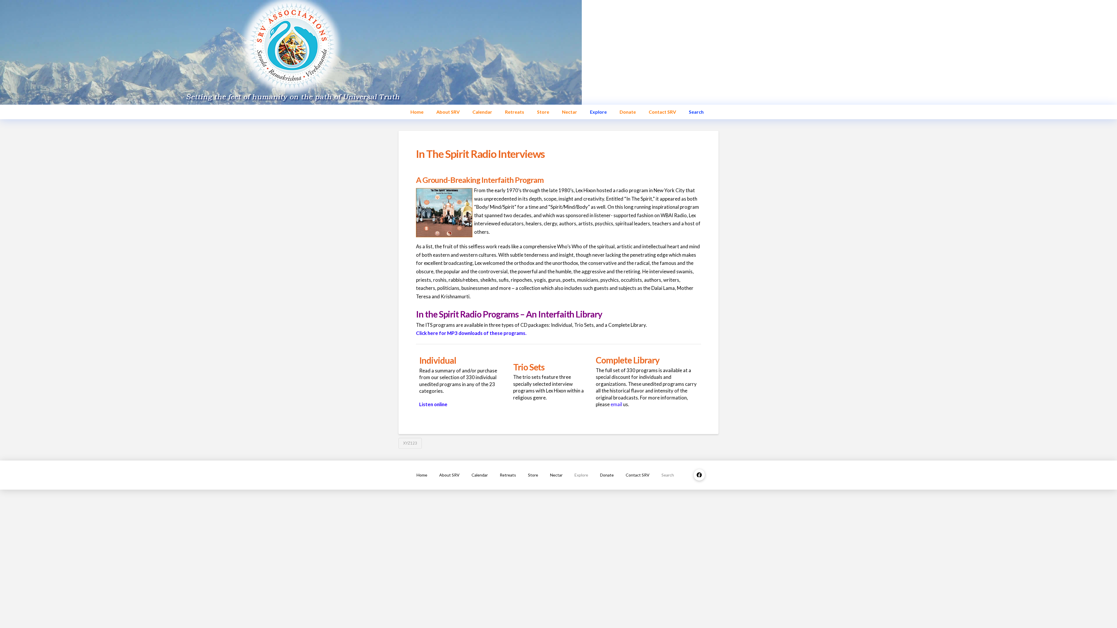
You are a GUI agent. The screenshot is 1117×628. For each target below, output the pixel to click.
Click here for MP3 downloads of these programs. (471, 333)
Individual (437, 360)
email (616, 404)
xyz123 (410, 443)
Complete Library (627, 360)
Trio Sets (529, 367)
